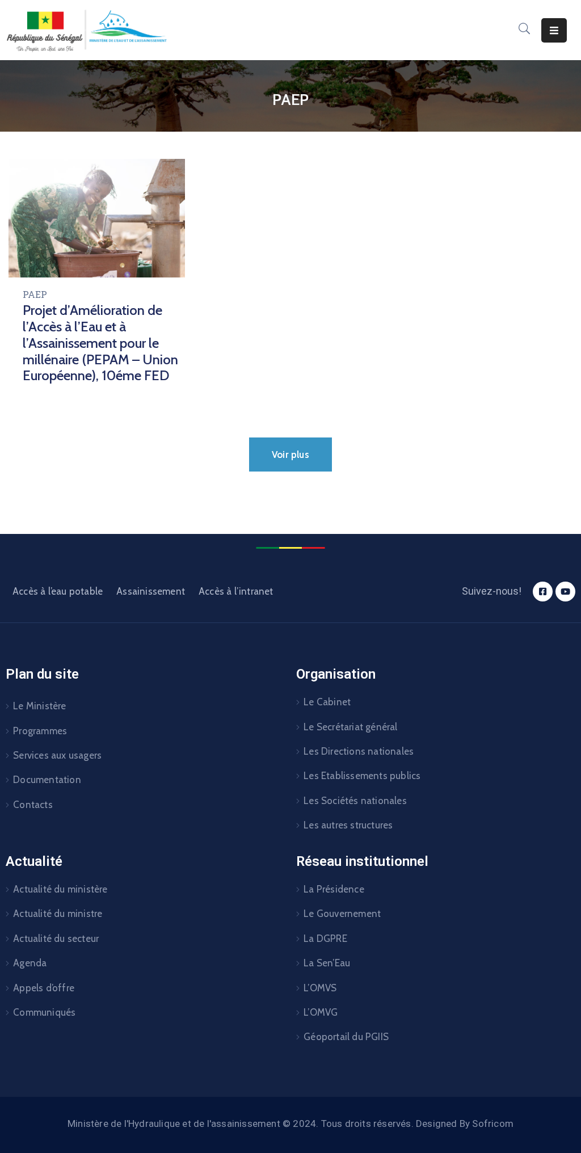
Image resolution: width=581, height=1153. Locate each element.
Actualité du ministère (60, 889)
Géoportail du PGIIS (346, 1036)
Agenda (30, 963)
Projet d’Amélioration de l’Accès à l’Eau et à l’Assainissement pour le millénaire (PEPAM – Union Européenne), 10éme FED (100, 343)
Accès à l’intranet (236, 591)
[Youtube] (565, 591)
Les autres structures (348, 825)
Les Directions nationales (359, 751)
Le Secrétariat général (350, 727)
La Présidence (334, 889)
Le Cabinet (327, 702)
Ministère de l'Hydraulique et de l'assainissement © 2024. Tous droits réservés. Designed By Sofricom (290, 1123)
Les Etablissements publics (362, 775)
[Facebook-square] (543, 591)
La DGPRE (325, 938)
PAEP (35, 294)
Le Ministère (39, 706)
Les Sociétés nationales (355, 800)
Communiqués (44, 1012)
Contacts (33, 804)
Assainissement (150, 591)
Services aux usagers (57, 755)
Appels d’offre (43, 988)
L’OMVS (320, 988)
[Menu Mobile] (554, 30)
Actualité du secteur (56, 938)
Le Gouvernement (342, 913)
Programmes (40, 731)
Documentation (47, 779)
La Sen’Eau (327, 963)
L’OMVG (321, 1012)
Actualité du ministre (57, 913)
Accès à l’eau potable (57, 591)
